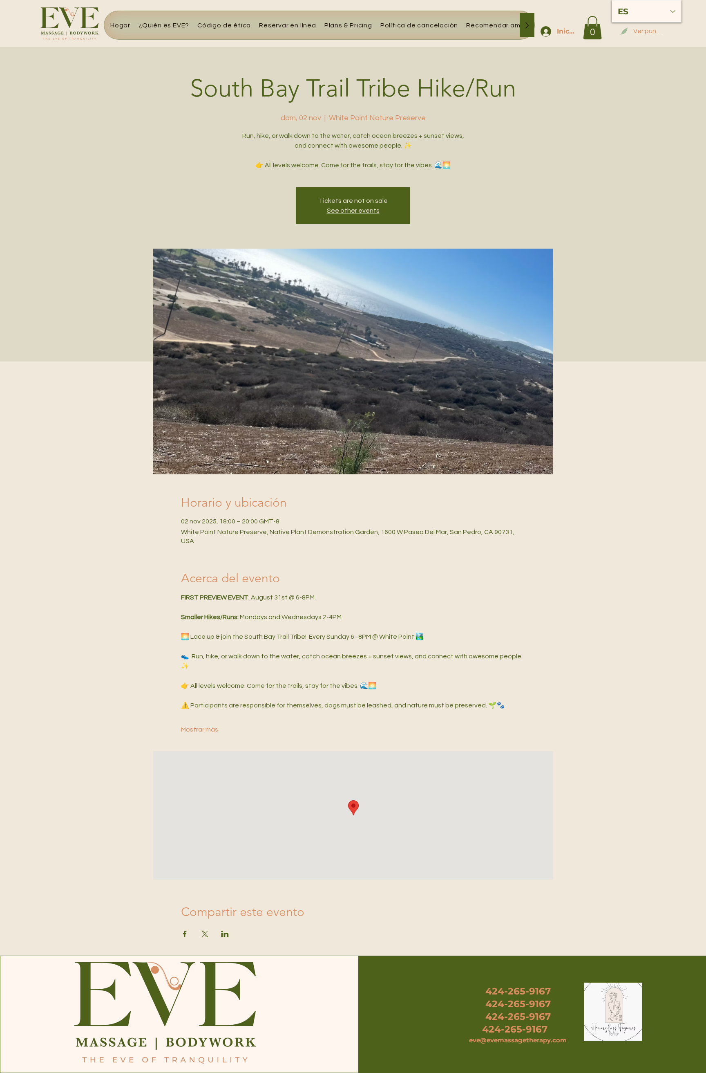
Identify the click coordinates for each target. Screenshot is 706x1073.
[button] (592, 27)
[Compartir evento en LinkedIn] (225, 934)
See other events (353, 210)
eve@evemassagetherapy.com (518, 1040)
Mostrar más (199, 729)
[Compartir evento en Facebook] (185, 934)
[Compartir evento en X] (205, 934)
